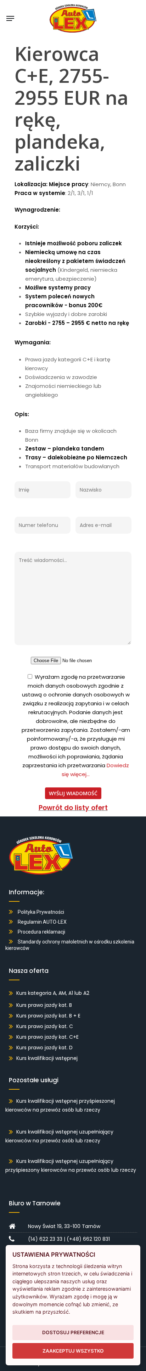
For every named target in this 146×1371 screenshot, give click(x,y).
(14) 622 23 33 (45, 1239)
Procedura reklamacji (41, 932)
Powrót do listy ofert (73, 808)
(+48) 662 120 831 (88, 1239)
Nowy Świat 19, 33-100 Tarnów (64, 1226)
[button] (10, 18)
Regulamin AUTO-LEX (42, 922)
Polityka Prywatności (41, 912)
